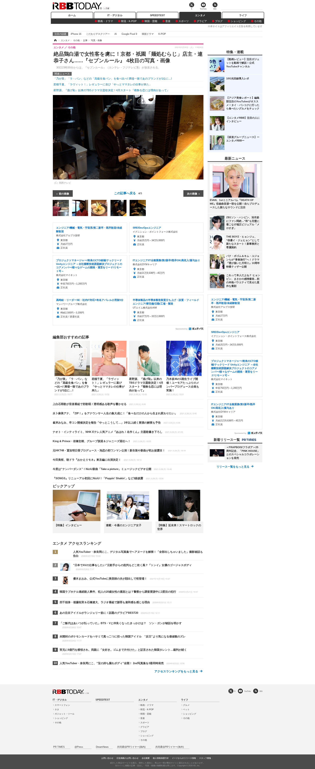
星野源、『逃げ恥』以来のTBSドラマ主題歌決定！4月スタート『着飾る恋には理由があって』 (111, 90)
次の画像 (192, 193)
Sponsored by (181, 329)
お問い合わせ (107, 758)
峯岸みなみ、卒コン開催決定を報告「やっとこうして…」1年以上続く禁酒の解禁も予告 (116, 422)
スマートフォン (62, 705)
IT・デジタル (114, 15)
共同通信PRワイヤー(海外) (169, 747)
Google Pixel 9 (129, 34)
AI (115, 34)
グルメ (186, 705)
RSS (261, 691)
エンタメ (200, 15)
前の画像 (64, 193)
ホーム (72, 15)
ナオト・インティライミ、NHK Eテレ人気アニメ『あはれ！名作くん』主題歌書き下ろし (118, 431)
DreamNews (102, 747)
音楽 (167, 21)
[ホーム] (55, 40)
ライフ (243, 15)
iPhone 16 (76, 34)
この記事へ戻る (128, 192)
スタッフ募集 (205, 758)
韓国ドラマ (148, 34)
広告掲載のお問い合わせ (127, 758)
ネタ (57, 709)
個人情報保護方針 (161, 758)
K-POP (162, 34)
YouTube (247, 691)
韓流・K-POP (129, 21)
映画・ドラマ (105, 21)
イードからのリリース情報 (184, 758)
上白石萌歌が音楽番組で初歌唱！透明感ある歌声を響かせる (99, 404)
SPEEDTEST (157, 15)
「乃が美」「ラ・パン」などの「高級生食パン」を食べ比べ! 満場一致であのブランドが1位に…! (112, 78)
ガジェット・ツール (64, 714)
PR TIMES (59, 747)
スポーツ (183, 21)
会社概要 (146, 758)
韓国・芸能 (151, 21)
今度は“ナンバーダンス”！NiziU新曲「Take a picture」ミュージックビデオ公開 (112, 469)
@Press (79, 747)
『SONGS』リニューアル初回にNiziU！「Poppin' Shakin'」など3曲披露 (108, 478)
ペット (186, 709)
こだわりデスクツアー (98, 34)
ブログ (219, 21)
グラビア (202, 21)
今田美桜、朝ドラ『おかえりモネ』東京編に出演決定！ (97, 459)
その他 (258, 21)
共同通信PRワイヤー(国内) (131, 747)
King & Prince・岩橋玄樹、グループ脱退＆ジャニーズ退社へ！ (102, 441)
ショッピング (238, 21)
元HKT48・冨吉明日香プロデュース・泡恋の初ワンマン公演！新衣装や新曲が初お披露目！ (119, 450)
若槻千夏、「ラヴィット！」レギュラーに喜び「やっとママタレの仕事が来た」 (102, 84)
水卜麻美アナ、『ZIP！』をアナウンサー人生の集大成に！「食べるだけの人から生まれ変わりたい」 (125, 413)
